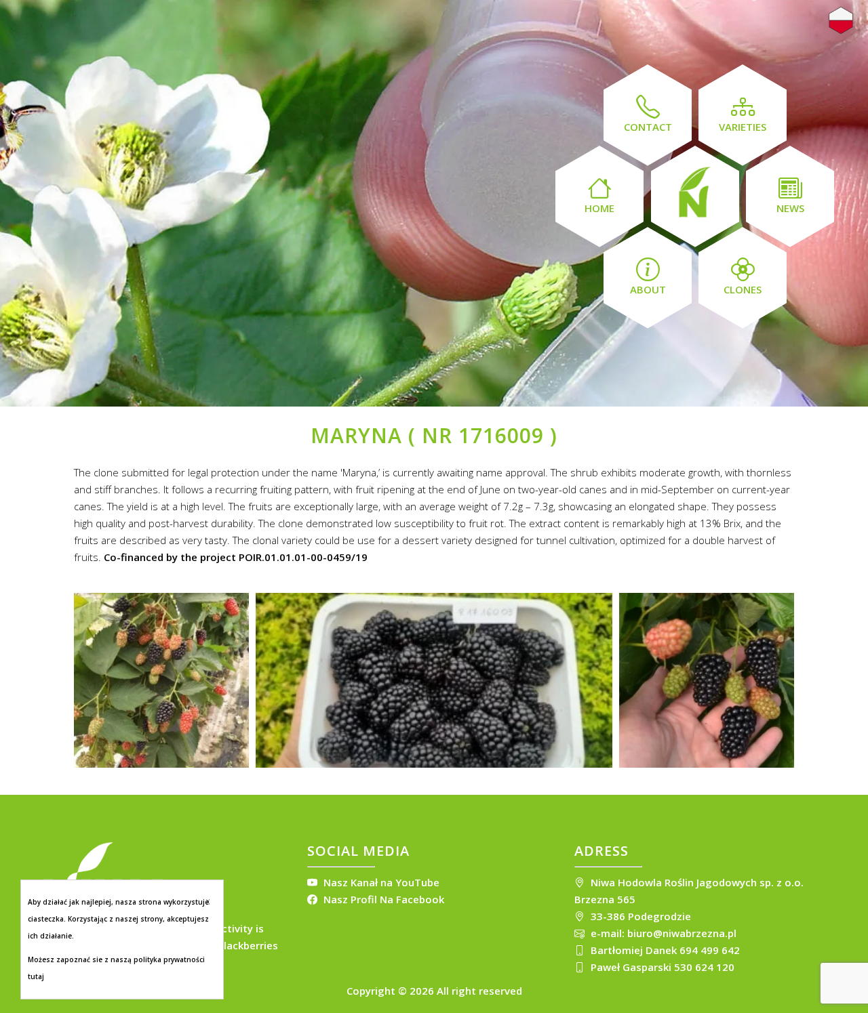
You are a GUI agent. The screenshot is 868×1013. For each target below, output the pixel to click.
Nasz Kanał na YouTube (380, 882)
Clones (743, 289)
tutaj (36, 976)
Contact (648, 126)
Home (599, 208)
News (790, 208)
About (648, 289)
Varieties (742, 126)
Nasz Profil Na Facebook (382, 899)
